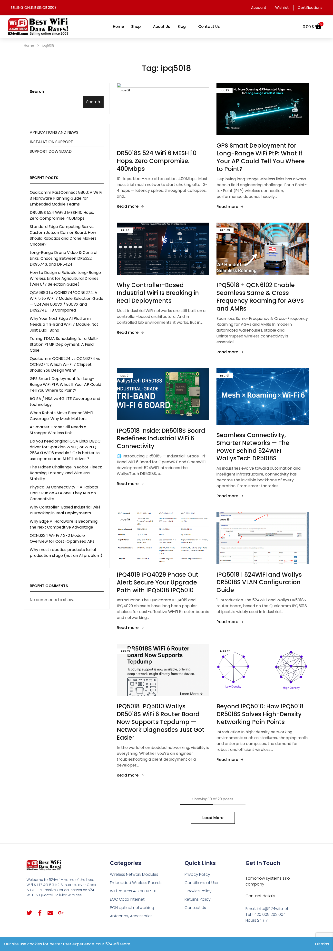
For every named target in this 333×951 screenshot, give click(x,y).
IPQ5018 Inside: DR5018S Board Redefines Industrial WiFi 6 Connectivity (161, 438)
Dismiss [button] (322, 944)
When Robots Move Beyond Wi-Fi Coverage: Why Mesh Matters (61, 415)
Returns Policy (198, 899)
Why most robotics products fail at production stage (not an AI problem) (66, 552)
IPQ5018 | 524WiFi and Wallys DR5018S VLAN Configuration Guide (259, 582)
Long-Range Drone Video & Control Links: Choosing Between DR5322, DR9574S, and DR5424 (63, 258)
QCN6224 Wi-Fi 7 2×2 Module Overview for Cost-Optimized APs (62, 538)
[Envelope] (50, 913)
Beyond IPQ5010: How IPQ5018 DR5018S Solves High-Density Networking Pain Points (260, 714)
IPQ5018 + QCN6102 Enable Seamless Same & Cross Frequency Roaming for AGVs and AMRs (260, 297)
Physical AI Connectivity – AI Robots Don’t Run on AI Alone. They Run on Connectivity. (64, 493)
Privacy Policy (197, 874)
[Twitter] (29, 913)
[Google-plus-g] (61, 913)
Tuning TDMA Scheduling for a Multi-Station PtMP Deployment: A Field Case (64, 344)
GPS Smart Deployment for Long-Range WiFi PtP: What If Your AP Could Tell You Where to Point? (260, 157)
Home (118, 26)
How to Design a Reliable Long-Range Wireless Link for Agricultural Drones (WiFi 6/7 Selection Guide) (65, 278)
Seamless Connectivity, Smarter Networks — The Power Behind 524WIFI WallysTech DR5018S (252, 447)
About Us (161, 26)
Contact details (260, 896)
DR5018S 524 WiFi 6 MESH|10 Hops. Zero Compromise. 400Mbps (156, 161)
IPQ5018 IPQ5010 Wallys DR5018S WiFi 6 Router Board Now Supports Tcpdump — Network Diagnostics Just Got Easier (161, 722)
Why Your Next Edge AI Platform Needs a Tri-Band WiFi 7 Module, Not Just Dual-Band (64, 324)
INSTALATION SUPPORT (51, 142)
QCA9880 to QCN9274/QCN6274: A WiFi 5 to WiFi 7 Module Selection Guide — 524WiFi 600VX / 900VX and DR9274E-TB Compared (66, 301)
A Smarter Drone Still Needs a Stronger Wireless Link (58, 430)
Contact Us (209, 26)
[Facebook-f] (40, 913)
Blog (181, 26)
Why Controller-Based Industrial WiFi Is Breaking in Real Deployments (158, 293)
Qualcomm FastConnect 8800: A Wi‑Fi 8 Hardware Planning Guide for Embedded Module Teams (66, 198)
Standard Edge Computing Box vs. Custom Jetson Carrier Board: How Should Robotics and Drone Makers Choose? (63, 235)
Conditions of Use (201, 883)
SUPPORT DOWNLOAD (51, 151)
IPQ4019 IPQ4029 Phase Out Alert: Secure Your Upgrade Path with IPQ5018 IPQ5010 (157, 582)
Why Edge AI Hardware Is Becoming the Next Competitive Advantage (64, 524)
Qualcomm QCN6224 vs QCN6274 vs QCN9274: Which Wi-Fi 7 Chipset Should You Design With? (65, 364)
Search (37, 91)
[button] (293, 27)
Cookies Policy (198, 891)
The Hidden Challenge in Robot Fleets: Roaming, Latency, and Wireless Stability (66, 473)
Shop (136, 26)
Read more (127, 206)
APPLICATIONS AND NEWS (54, 132)
